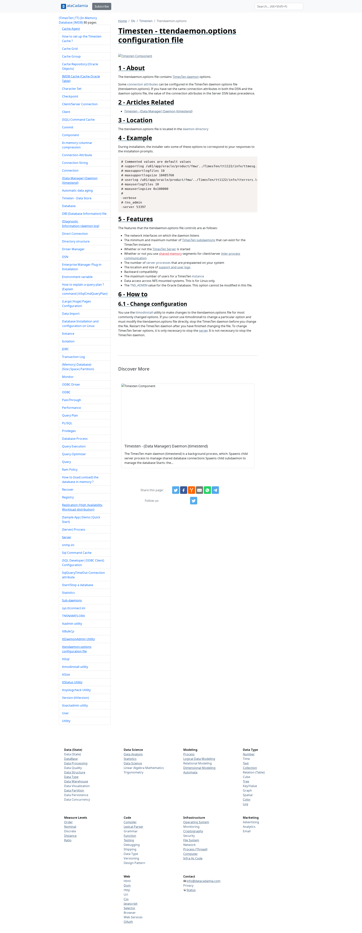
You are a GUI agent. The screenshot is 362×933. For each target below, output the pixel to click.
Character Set (71, 89)
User (65, 713)
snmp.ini (68, 545)
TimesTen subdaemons (198, 240)
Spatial (247, 795)
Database (69, 206)
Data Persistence (76, 795)
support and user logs (174, 267)
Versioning (131, 858)
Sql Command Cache (76, 553)
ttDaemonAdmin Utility (78, 639)
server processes (158, 263)
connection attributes (142, 84)
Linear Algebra (134, 768)
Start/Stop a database (77, 585)
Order (68, 822)
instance (198, 276)
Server (66, 537)
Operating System (196, 822)
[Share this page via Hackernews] (191, 490)
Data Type (71, 777)
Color (247, 799)
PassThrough (71, 400)
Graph (247, 790)
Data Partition (74, 790)
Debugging (132, 845)
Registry (68, 497)
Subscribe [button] (102, 6)
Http (127, 890)
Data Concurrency (77, 799)
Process (189, 754)
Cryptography (193, 831)
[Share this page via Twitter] (175, 490)
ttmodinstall (144, 312)
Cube (246, 777)
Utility (66, 721)
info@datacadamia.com (203, 881)
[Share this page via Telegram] (215, 490)
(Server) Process (73, 529)
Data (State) (72, 754)
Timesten (146, 21)
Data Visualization (77, 786)
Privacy (188, 885)
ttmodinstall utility (75, 667)
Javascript (130, 904)
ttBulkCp (68, 631)
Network (189, 845)
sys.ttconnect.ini (73, 608)
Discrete (70, 831)
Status (191, 890)
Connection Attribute (77, 155)
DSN (65, 257)
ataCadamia (77, 5)
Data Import (71, 314)
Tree (246, 781)
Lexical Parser (133, 827)
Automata (190, 772)
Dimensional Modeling (199, 768)
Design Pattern (134, 863)
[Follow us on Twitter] (193, 500)
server (203, 330)
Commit (67, 127)
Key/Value (250, 786)
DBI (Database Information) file (84, 214)
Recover (68, 489)
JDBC (65, 349)
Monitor (68, 377)
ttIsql (65, 659)
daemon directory (195, 129)
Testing (129, 840)
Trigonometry (133, 772)
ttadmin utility (72, 623)
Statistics (68, 593)
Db (133, 21)
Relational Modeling (197, 763)
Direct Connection (75, 234)
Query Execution (74, 446)
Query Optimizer (74, 454)
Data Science (133, 763)
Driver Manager (73, 249)
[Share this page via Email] (199, 490)
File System (191, 840)
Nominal (70, 827)
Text (246, 763)
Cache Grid (70, 49)
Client (66, 112)
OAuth (128, 922)
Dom (127, 885)
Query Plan (70, 415)
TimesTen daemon (186, 77)
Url (126, 894)
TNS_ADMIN (138, 285)
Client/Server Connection (80, 104)
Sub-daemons (72, 600)
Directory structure (76, 241)
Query (66, 462)
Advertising (251, 822)
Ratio (67, 840)
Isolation (68, 341)
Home (122, 21)
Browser (130, 913)
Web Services (133, 917)
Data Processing (75, 763)
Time (246, 759)
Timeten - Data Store (76, 198)
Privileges (69, 431)
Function (130, 836)
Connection (70, 170)
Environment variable (77, 277)
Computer (190, 854)
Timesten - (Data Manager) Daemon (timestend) (158, 111)
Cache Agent (71, 29)
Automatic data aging (77, 190)
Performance (71, 408)
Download (250, 160)
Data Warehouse (76, 781)
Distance (70, 836)
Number (249, 754)
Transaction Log (73, 357)
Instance (68, 333)
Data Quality (73, 768)
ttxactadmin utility (75, 705)
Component (70, 135)
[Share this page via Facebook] (183, 490)
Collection (250, 768)
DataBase (71, 759)
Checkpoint (70, 96)
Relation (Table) (254, 772)
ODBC (66, 392)
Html (127, 881)
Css (126, 899)
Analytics (249, 827)
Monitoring (191, 827)
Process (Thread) (195, 849)
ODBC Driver (71, 384)
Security (189, 836)
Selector (129, 908)
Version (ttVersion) (75, 698)
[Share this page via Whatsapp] (207, 490)
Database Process (75, 439)
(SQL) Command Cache (78, 119)
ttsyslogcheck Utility (76, 690)
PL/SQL (67, 423)
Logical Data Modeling (199, 759)
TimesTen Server (164, 249)
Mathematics (154, 768)
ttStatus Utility (72, 682)
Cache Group (71, 56)
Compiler (130, 822)
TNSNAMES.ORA (73, 616)
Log (245, 804)
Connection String (75, 163)
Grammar (131, 831)
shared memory (170, 254)
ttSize (66, 674)
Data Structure (74, 772)
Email (247, 831)
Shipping (130, 849)
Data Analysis (133, 754)
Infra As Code (192, 858)
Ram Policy (69, 469)
